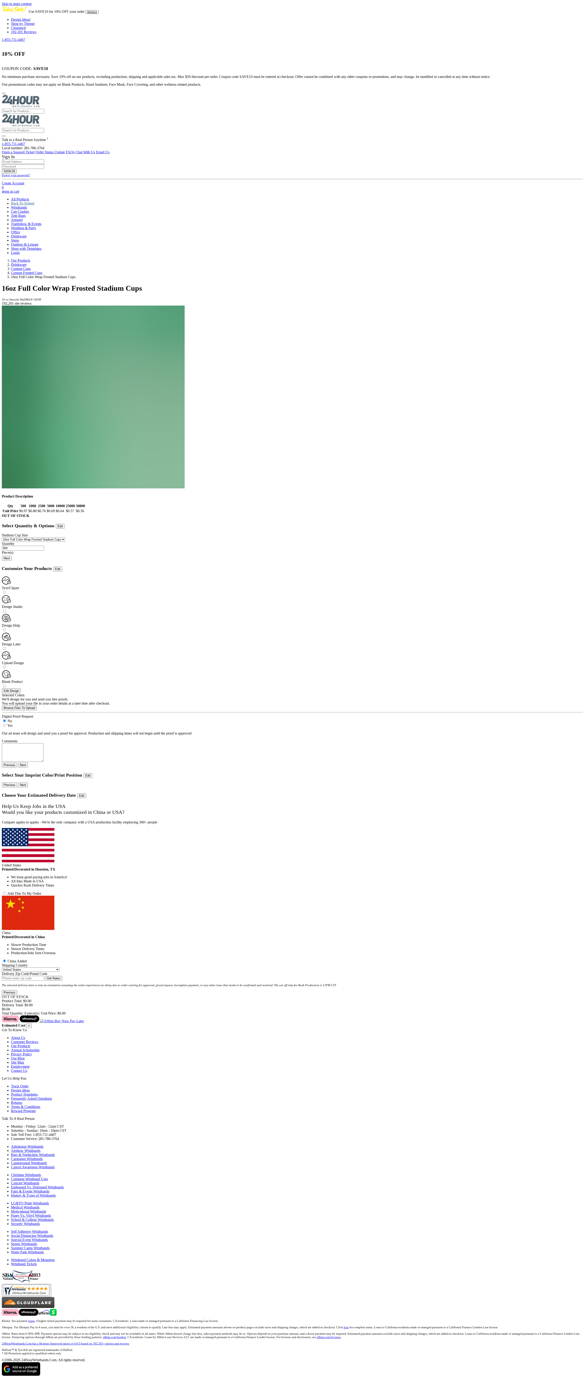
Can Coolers (20, 211)
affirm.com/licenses (329, 1337)
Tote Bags (18, 216)
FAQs (70, 152)
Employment (20, 1066)
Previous (9, 765)
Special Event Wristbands (29, 1240)
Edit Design (11, 690)
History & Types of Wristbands (33, 1195)
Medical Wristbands (25, 1207)
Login (15, 253)
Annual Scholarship (25, 1050)
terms (31, 1321)
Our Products (20, 260)
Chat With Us (85, 152)
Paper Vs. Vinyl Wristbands (31, 1215)
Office (15, 232)
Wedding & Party (23, 228)
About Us (18, 1038)
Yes (10, 725)
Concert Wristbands (25, 1183)
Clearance (18, 28)
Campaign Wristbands (27, 1159)
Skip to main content (17, 4)
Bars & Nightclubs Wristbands (33, 1155)
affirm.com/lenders (114, 1337)
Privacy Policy (21, 1054)
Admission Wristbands (27, 1146)
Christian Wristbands (26, 1175)
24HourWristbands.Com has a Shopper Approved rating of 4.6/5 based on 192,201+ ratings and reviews (65, 1343)
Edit (60, 526)
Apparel (17, 220)
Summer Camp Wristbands (30, 1248)
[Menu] (3, 93)
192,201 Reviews (23, 32)
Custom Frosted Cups (26, 273)
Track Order (20, 1086)
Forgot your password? (16, 175)
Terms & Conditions (25, 1107)
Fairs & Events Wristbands (30, 1191)
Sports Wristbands (24, 1244)
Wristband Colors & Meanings (33, 1260)
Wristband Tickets (24, 1264)
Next (7, 558)
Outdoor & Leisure (24, 244)
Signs (15, 240)
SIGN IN (9, 171)
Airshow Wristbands (25, 1151)
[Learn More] (43, 1021)
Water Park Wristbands (27, 1252)
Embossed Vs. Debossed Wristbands (37, 1187)
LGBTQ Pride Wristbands (30, 1203)
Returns (16, 1103)
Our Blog (18, 1058)
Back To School (22, 203)
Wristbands (19, 207)
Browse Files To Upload (19, 708)
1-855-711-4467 (13, 40)
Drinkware (19, 236)
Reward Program (23, 1111)
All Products (20, 199)
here (346, 1327)
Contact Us (19, 1071)
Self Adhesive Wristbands (29, 1231)
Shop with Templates (26, 248)
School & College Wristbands (32, 1220)
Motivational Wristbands (28, 1211)
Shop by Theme (22, 24)
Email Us (102, 152)
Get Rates (53, 978)
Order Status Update (50, 152)
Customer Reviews (24, 1042)
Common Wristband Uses (29, 1179)
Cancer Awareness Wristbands (33, 1167)
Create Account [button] (13, 183)
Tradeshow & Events (26, 224)
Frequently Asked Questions (31, 1098)
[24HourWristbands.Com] (21, 107)
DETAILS (92, 12)
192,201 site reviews (17, 303)
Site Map (17, 1062)
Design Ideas (20, 19)
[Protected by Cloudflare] (28, 1307)
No (10, 721)
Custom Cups (21, 269)
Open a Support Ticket (18, 152)
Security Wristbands (25, 1224)
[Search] (3, 136)
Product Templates (24, 1094)
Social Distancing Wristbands (32, 1236)
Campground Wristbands (29, 1163)
